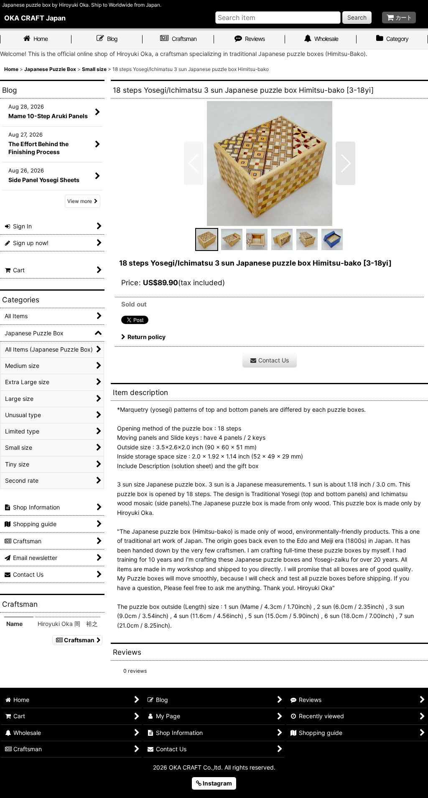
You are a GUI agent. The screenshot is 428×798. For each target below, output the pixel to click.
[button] (194, 163)
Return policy (146, 336)
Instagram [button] (216, 783)
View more (79, 201)
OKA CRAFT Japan (35, 18)
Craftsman (79, 639)
